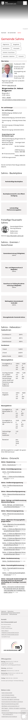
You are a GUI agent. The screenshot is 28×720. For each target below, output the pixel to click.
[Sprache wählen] (18, 3)
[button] (5, 229)
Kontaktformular (6, 636)
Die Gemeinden (12, 32)
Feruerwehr (16, 48)
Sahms (19, 32)
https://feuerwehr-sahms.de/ (15, 236)
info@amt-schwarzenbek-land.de (10, 632)
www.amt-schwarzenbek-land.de (10, 634)
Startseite (3, 32)
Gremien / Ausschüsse (8, 52)
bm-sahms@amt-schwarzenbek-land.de (13, 100)
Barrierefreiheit (4, 614)
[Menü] (25, 3)
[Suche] (21, 3)
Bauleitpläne (6, 48)
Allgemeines (6, 44)
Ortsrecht (21, 56)
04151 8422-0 (4, 630)
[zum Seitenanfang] (24, 716)
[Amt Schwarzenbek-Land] (14, 630)
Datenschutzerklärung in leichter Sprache (10, 612)
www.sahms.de (11, 85)
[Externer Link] (12, 646)
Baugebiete (16, 44)
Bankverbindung (13, 614)
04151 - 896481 (6, 97)
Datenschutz (10, 611)
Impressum (3, 611)
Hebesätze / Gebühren (9, 56)
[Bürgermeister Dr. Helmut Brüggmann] (14, 94)
